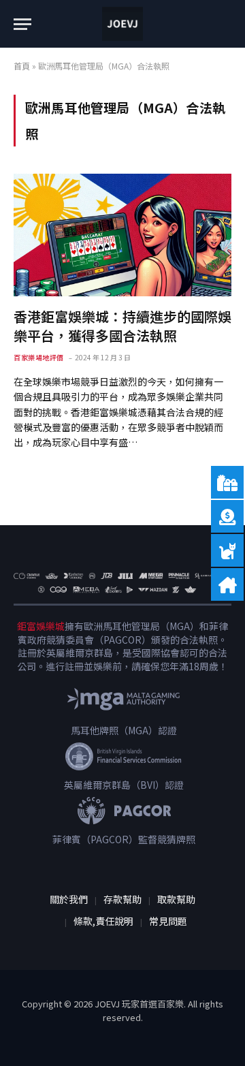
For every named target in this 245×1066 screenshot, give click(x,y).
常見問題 (168, 921)
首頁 (22, 66)
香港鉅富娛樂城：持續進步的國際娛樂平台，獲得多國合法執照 (122, 326)
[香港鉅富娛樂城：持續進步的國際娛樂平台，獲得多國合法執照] (122, 235)
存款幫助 (122, 899)
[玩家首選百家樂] (122, 24)
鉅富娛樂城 (41, 626)
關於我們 (69, 899)
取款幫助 (176, 899)
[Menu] (22, 24)
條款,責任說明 (103, 921)
